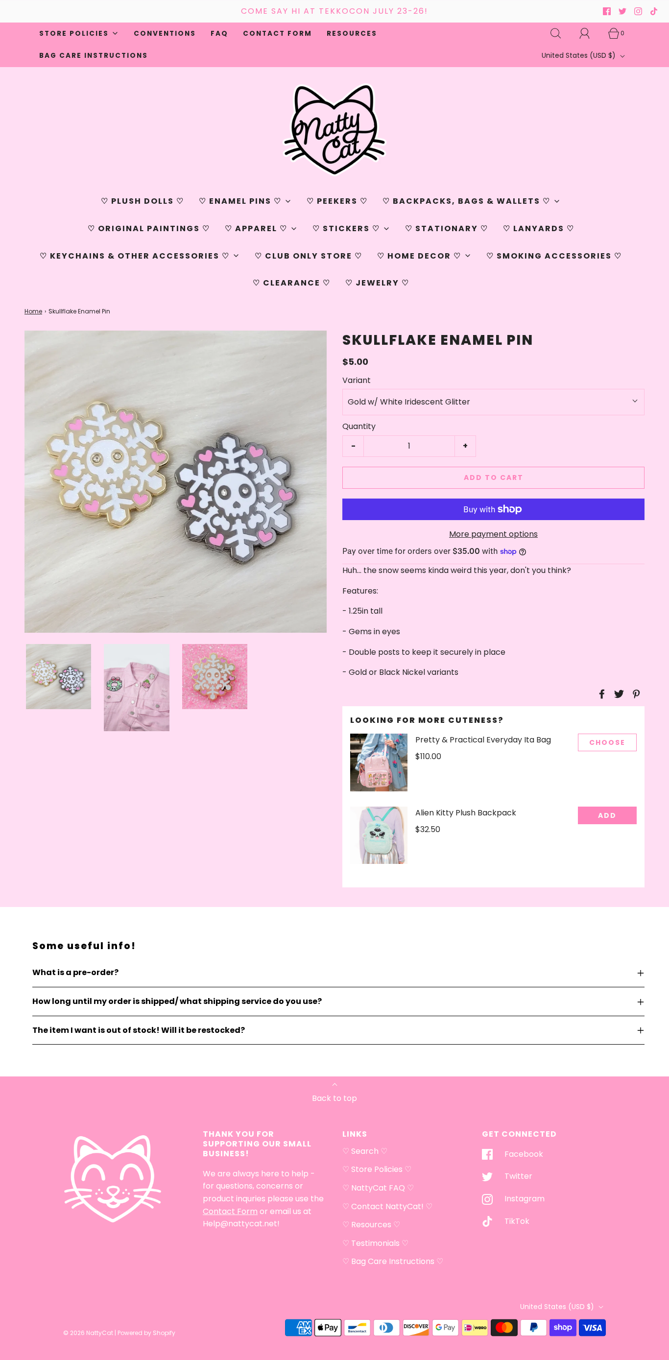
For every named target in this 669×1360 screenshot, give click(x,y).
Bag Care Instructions (93, 55)
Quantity (359, 426)
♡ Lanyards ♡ (538, 228)
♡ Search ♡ (364, 1151)
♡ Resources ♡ (371, 1224)
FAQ (219, 33)
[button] (58, 677)
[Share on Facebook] (600, 694)
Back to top (334, 1098)
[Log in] (590, 33)
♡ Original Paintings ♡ (149, 228)
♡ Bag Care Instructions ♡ (392, 1261)
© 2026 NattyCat (89, 1333)
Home (33, 311)
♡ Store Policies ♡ (376, 1169)
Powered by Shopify (146, 1333)
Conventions (165, 33)
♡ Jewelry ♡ (377, 282)
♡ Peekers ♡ (337, 201)
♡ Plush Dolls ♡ (142, 201)
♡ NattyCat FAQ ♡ (378, 1187)
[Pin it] (634, 694)
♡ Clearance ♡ (292, 282)
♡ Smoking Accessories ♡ (554, 256)
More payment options (493, 534)
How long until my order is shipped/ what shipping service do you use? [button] (177, 1001)
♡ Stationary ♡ (446, 228)
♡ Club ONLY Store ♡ (308, 256)
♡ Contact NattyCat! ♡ (387, 1206)
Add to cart (494, 477)
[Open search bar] (561, 33)
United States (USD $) (580, 55)
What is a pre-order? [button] (75, 972)
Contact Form (277, 33)
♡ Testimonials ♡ (375, 1243)
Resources (352, 33)
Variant (356, 380)
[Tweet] (617, 694)
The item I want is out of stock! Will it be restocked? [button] (138, 1030)
